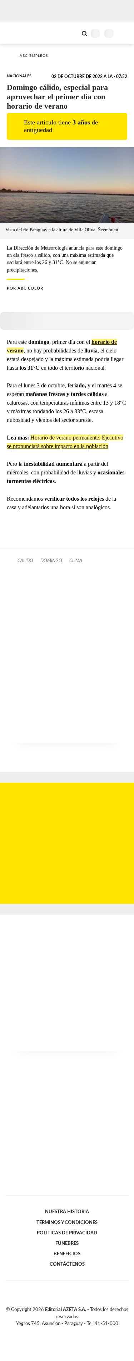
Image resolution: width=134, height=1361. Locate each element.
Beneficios (67, 1254)
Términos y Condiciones (67, 1222)
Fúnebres (67, 1243)
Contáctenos (67, 1264)
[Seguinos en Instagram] (79, 1332)
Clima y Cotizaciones (72, 32)
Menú (124, 33)
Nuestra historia (67, 1212)
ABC (18, 32)
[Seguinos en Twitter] (64, 1332)
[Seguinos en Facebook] (57, 1332)
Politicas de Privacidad (67, 1233)
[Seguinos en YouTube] (72, 1332)
